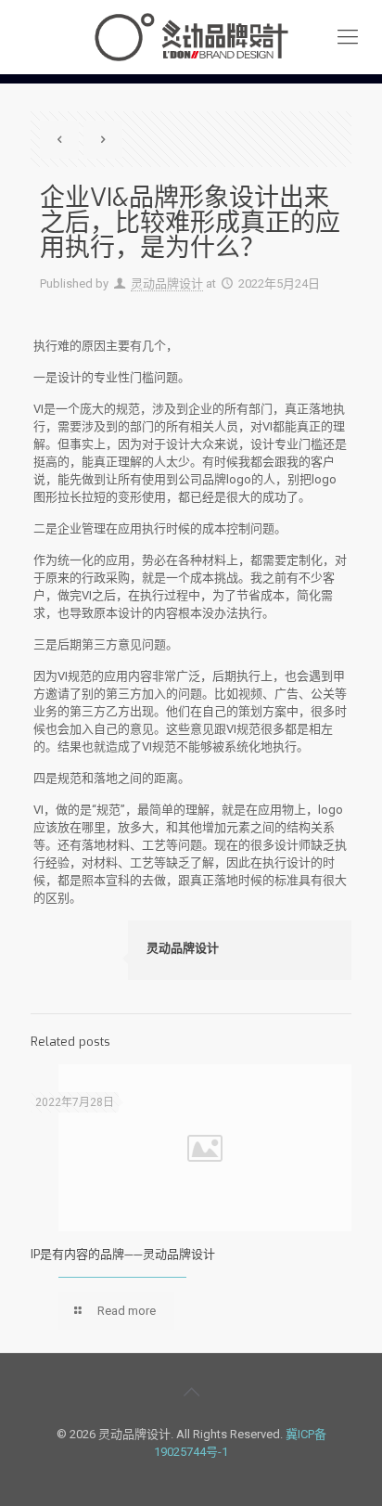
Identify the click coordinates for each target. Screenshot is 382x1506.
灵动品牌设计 (167, 283)
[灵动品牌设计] (191, 37)
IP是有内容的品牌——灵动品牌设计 (123, 1254)
